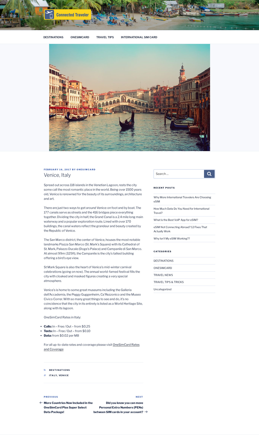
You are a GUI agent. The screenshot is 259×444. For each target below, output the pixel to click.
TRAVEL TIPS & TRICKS (169, 282)
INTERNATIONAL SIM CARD (139, 37)
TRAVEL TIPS (105, 37)
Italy (53, 375)
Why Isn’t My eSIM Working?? (172, 238)
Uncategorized (162, 289)
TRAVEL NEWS (163, 275)
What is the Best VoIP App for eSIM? (176, 219)
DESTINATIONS (53, 37)
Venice (64, 375)
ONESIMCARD (80, 37)
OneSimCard (86, 169)
